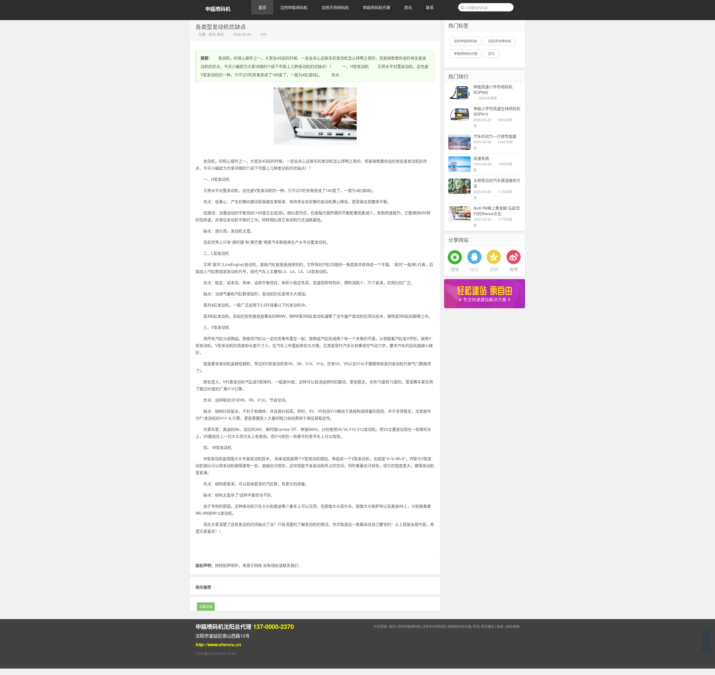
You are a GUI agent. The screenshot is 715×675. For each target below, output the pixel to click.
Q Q (474, 269)
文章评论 (206, 606)
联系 (430, 7)
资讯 (408, 7)
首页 (262, 7)
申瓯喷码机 (217, 9)
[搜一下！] (507, 6)
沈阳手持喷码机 (335, 7)
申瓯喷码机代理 (376, 7)
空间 (494, 269)
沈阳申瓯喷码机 (294, 7)
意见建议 (487, 626)
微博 (513, 269)
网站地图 (512, 626)
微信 (455, 269)
